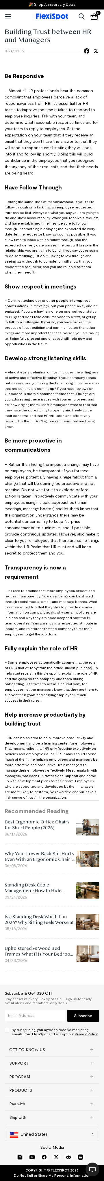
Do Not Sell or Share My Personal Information (52, 1175)
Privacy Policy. (86, 1034)
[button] (52, 1049)
